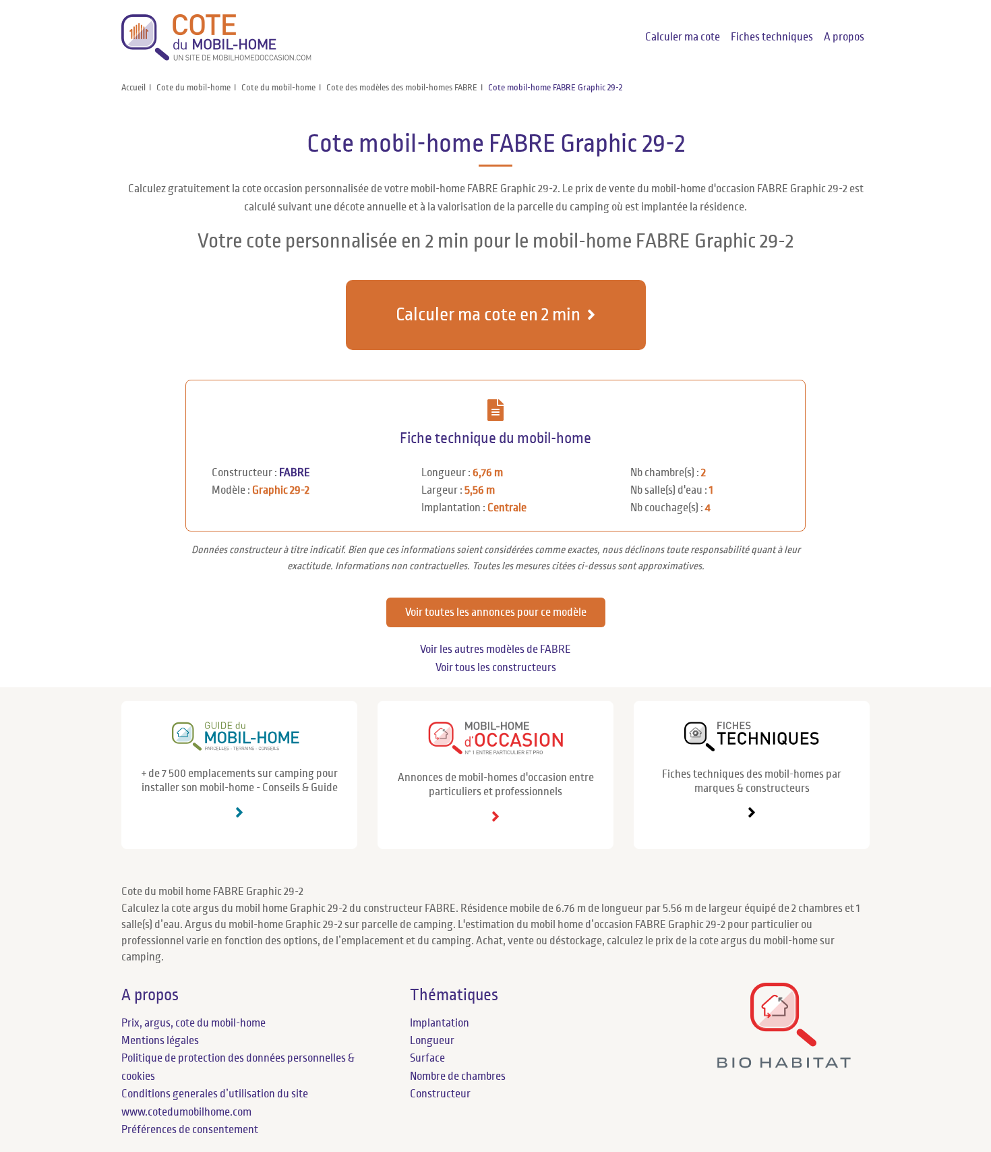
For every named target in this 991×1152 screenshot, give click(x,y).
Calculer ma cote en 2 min (488, 314)
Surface (427, 1058)
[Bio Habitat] (784, 1062)
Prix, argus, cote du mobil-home (193, 1023)
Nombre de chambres (458, 1076)
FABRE (294, 473)
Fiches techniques (772, 37)
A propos (844, 37)
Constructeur (440, 1094)
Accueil (133, 87)
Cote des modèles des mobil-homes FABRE (401, 87)
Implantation (439, 1023)
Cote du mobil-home (193, 87)
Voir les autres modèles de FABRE (495, 649)
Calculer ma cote (682, 37)
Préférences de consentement (189, 1130)
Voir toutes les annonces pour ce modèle (496, 612)
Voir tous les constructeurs (496, 668)
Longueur (432, 1041)
